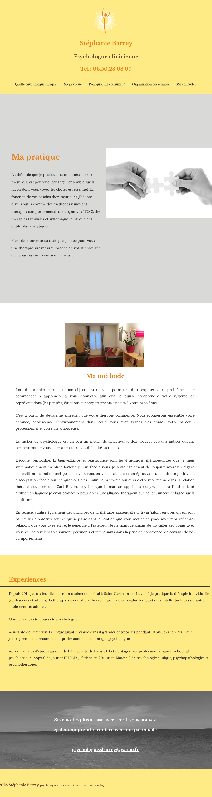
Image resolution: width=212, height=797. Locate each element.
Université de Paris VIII (90, 651)
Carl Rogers (67, 487)
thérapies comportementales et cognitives (46, 211)
